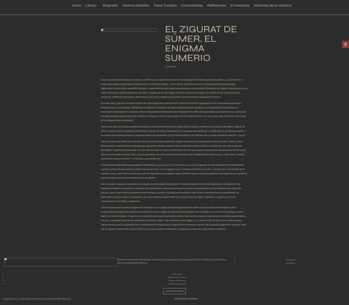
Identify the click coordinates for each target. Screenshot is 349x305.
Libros (90, 5)
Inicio (76, 5)
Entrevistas (239, 5)
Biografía (110, 5)
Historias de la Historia (273, 5)
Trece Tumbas (165, 5)
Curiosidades (192, 5)
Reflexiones (216, 5)
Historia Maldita (135, 5)
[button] (345, 44)
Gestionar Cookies (174, 291)
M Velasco (192, 298)
